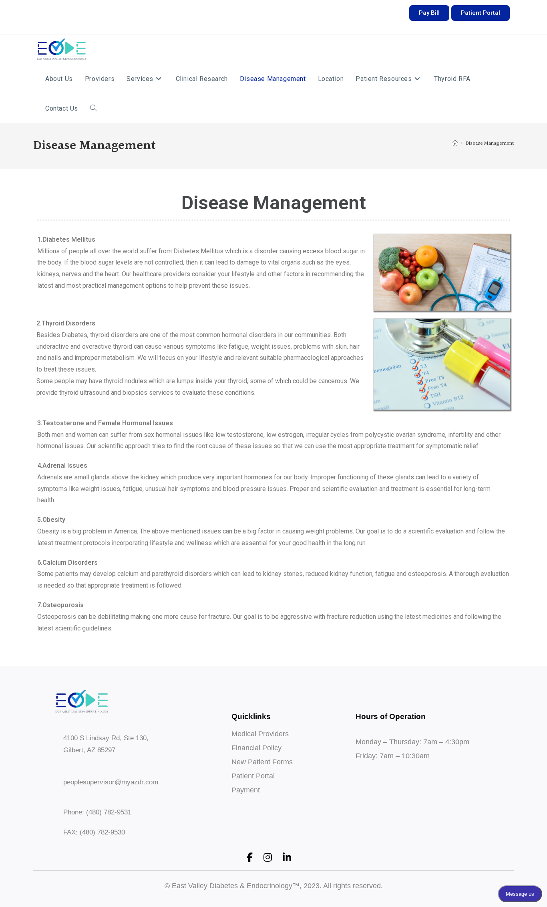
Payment (245, 790)
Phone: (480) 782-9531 (97, 812)
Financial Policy (256, 748)
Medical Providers (260, 734)
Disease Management (490, 143)
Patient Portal (253, 776)
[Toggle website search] (93, 108)
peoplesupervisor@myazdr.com (110, 782)
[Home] (455, 143)
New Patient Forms (262, 762)
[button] (429, 13)
